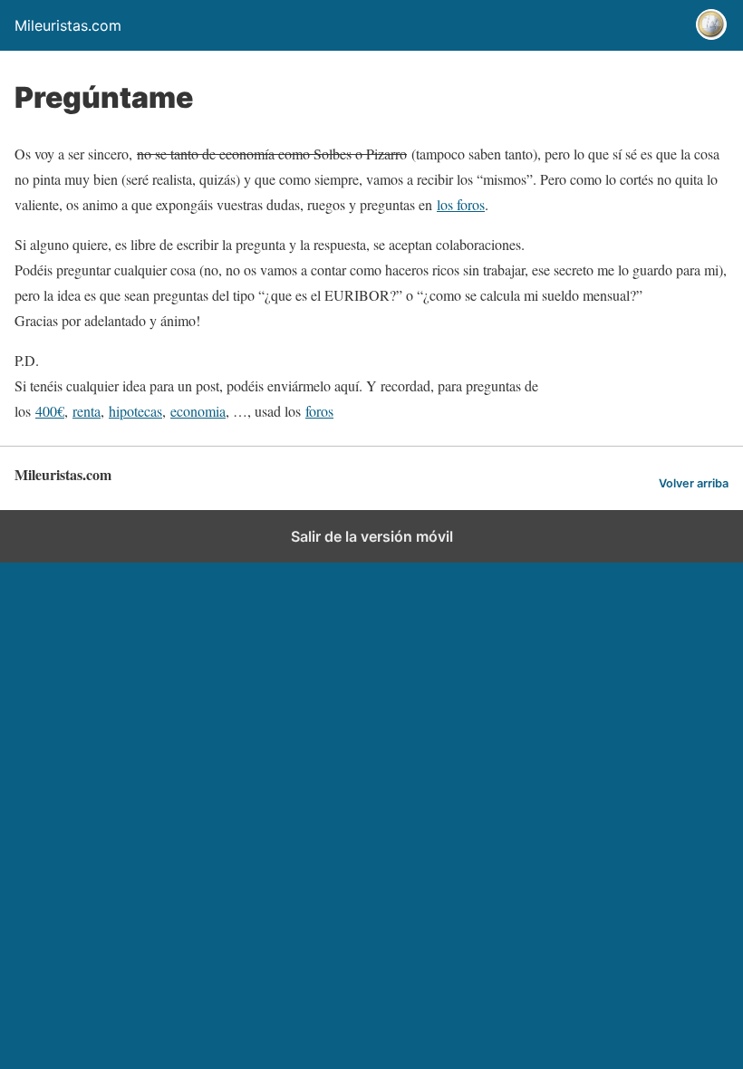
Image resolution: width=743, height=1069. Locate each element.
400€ (49, 410)
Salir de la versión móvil (372, 536)
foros (319, 410)
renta (86, 410)
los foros (461, 204)
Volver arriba (694, 483)
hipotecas (135, 410)
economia (198, 410)
